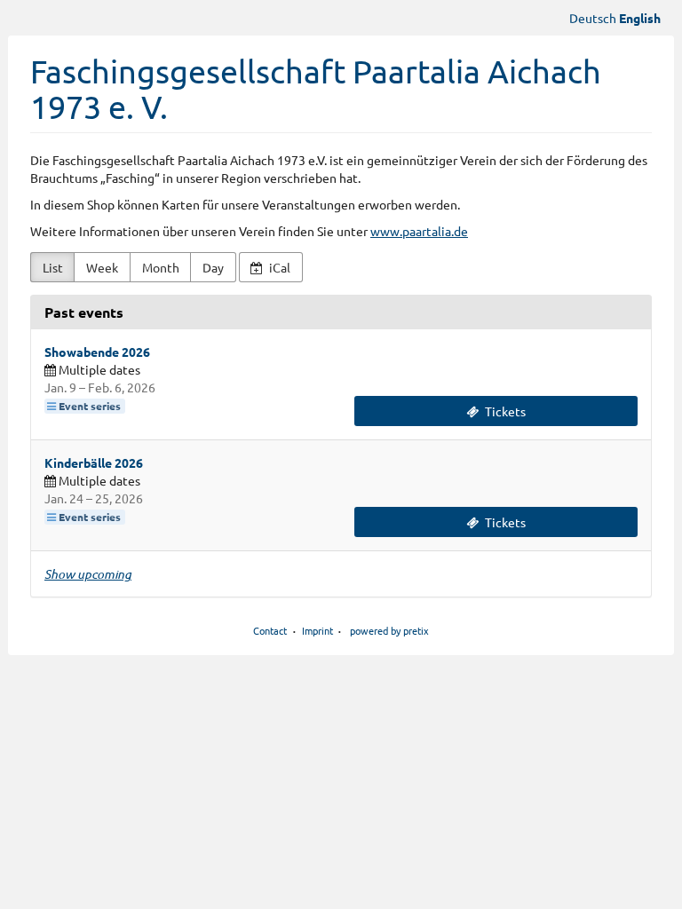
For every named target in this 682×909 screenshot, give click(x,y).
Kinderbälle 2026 (93, 462)
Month (160, 267)
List (53, 267)
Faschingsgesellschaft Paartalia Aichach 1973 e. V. (315, 88)
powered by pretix (389, 630)
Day (213, 267)
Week (102, 267)
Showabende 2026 (97, 352)
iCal (278, 267)
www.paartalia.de (419, 231)
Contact (270, 630)
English (640, 18)
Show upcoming (87, 573)
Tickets (504, 411)
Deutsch (592, 18)
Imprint (317, 630)
